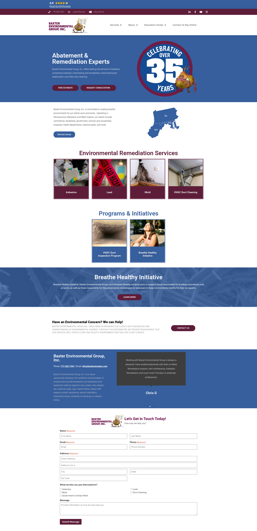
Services (114, 25)
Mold (64, 492)
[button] (147, 406)
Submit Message (70, 521)
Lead (135, 489)
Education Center (153, 25)
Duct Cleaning (139, 492)
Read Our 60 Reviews (60, 6)
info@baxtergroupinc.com (94, 366)
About (131, 25)
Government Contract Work (75, 496)
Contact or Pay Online (184, 25)
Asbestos (66, 489)
